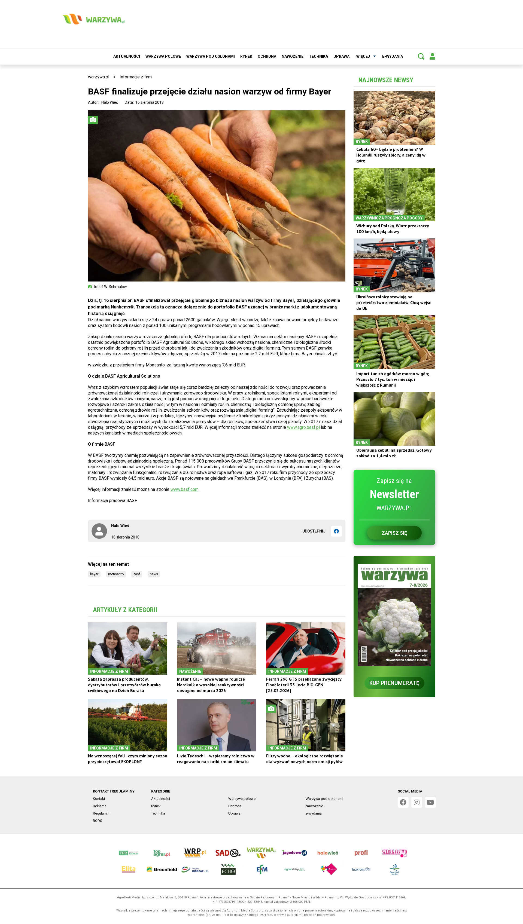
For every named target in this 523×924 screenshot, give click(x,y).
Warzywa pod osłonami (210, 56)
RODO (97, 821)
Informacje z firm (136, 76)
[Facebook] (336, 531)
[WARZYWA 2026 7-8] (394, 615)
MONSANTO (116, 574)
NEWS (154, 574)
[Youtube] (430, 802)
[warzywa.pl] (93, 19)
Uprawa (341, 56)
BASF (136, 574)
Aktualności (126, 56)
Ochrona (267, 56)
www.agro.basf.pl (303, 427)
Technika (318, 56)
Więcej (363, 56)
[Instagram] (416, 802)
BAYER (94, 574)
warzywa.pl (98, 76)
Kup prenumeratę (394, 683)
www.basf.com (185, 489)
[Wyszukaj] (421, 56)
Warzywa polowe (163, 56)
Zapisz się (394, 533)
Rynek (246, 56)
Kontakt (99, 799)
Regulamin (101, 813)
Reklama (100, 806)
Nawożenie (292, 56)
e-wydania (392, 56)
